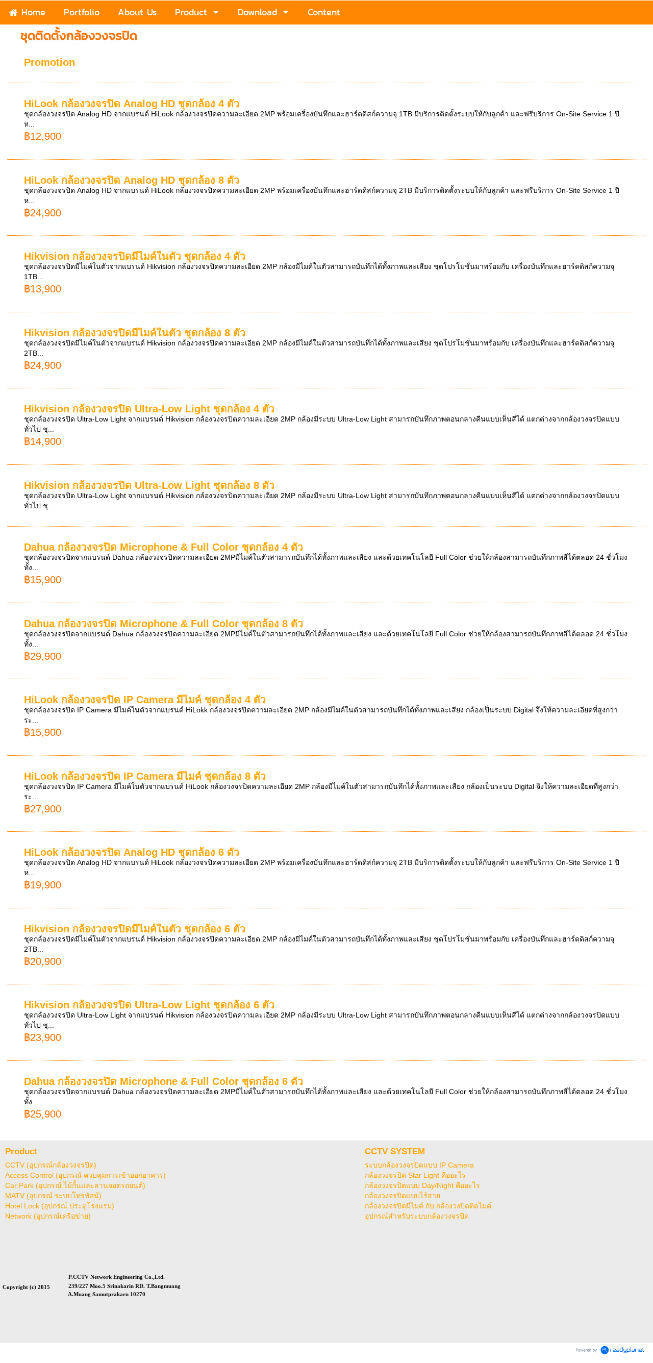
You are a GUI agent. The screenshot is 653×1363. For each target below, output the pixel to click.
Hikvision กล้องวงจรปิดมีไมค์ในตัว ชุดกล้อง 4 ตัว (134, 256)
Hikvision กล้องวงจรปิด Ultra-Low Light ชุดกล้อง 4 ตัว (149, 408)
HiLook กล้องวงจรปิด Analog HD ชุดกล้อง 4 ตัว (131, 103)
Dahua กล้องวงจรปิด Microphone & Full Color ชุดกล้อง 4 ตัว (163, 547)
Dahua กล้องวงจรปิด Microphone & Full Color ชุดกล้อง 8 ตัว (163, 623)
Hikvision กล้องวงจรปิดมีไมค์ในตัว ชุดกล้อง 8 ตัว (134, 332)
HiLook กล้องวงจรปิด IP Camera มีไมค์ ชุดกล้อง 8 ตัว (145, 776)
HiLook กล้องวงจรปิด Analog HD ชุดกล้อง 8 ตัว (131, 180)
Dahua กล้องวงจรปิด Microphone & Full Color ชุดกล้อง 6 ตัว (163, 1081)
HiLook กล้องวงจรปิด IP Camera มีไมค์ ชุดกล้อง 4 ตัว (145, 699)
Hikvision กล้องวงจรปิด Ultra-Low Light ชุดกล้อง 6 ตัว (149, 1004)
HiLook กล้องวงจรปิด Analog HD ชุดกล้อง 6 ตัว (131, 852)
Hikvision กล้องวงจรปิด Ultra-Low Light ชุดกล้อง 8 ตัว (149, 485)
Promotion (49, 62)
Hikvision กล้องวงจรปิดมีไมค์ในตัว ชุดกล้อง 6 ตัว (134, 928)
